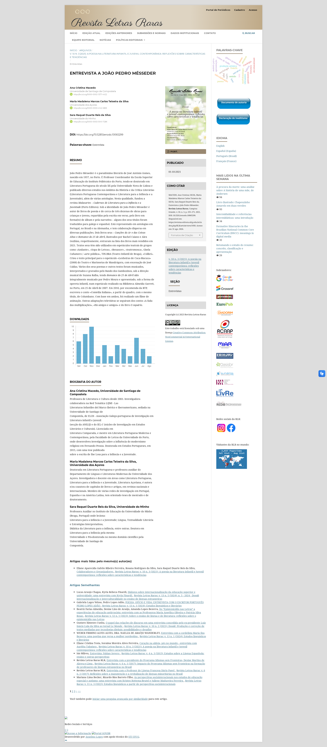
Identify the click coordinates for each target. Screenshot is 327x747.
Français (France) (226, 161)
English (220, 145)
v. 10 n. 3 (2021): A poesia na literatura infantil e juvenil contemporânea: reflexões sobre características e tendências (137, 55)
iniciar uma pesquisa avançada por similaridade (120, 698)
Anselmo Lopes (94, 736)
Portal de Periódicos (218, 10)
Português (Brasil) (226, 156)
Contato (210, 33)
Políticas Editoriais (129, 40)
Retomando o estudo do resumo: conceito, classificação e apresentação (234, 248)
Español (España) (226, 151)
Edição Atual (91, 33)
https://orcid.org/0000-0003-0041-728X (90, 122)
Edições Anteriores (118, 33)
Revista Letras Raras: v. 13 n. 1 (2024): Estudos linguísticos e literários (142, 605)
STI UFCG (133, 736)
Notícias (105, 40)
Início (73, 33)
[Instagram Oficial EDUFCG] (67, 729)
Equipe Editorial (83, 40)
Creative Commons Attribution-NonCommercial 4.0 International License (185, 337)
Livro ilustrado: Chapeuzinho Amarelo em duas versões (233, 204)
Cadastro (239, 10)
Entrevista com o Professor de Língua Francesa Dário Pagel (141, 670)
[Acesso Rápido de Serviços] (65, 729)
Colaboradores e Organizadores (95, 571)
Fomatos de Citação (182, 235)
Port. (174, 151)
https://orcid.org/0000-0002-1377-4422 (90, 94)
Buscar (249, 33)
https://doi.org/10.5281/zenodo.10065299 (99, 134)
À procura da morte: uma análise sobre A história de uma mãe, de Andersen (235, 190)
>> (79, 691)
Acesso (253, 10)
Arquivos (85, 50)
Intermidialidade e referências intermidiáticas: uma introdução (234, 216)
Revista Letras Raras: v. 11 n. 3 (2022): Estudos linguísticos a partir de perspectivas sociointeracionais (139, 682)
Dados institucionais (185, 33)
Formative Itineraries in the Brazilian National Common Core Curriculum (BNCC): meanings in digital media (235, 231)
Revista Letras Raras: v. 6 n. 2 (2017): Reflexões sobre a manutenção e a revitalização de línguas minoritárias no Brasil (141, 672)
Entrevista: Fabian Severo (105, 653)
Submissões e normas (151, 33)
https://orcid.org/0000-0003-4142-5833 (90, 108)
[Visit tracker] (231, 468)
